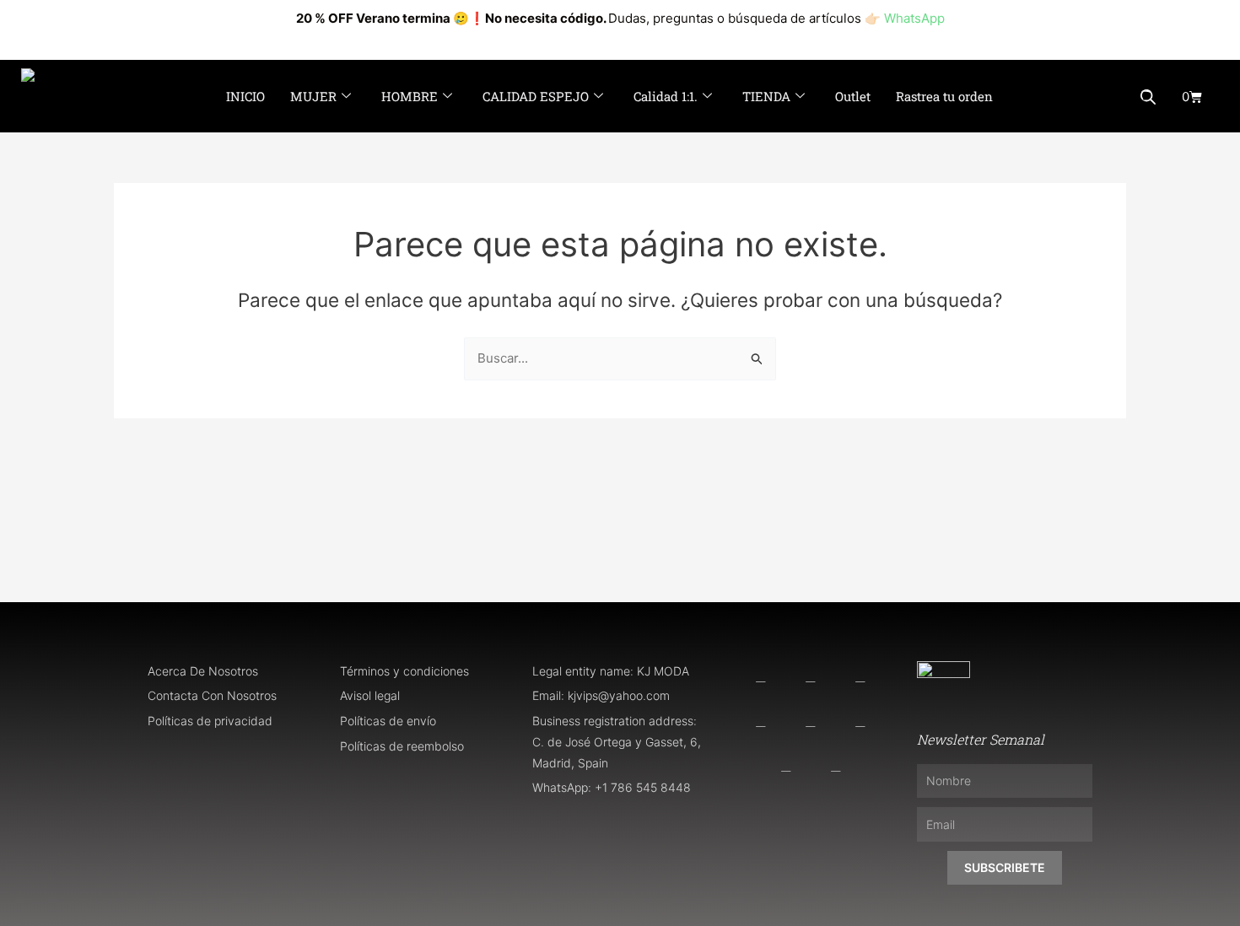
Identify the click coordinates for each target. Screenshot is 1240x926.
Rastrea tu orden (944, 96)
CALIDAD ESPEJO (536, 96)
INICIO (245, 96)
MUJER (313, 96)
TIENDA (766, 96)
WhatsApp (914, 18)
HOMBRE (409, 96)
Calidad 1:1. (665, 96)
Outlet (853, 96)
